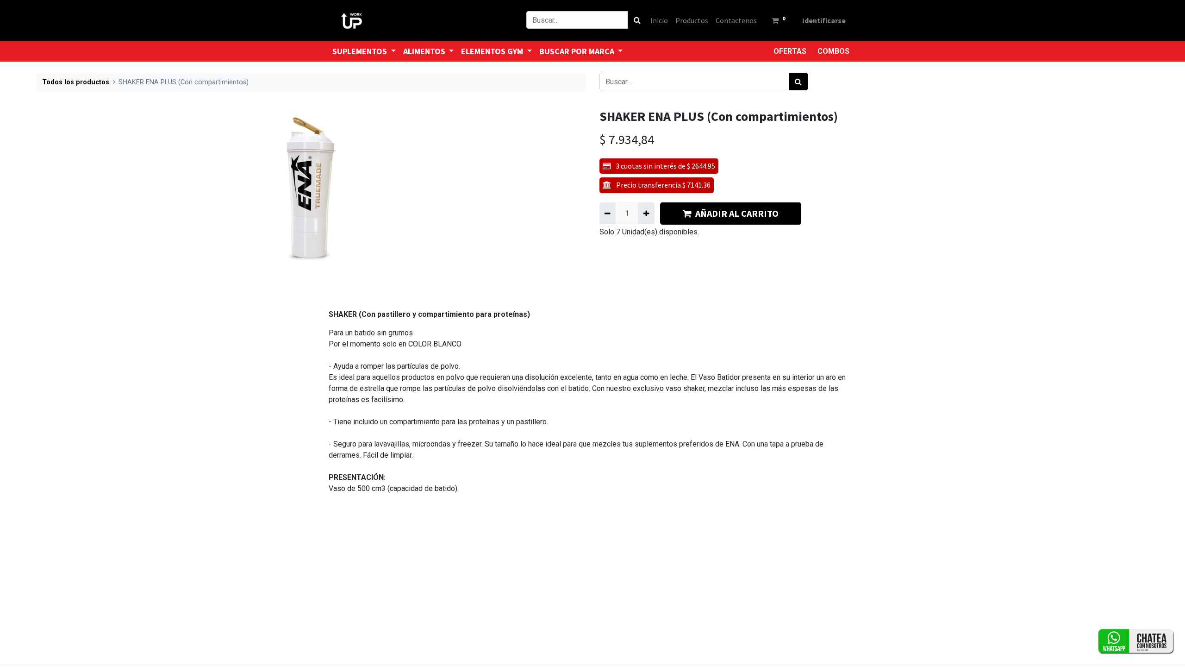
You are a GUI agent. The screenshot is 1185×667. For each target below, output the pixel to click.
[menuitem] (659, 20)
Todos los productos (75, 82)
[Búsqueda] (637, 20)
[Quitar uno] (607, 213)
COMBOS (833, 51)
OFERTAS (789, 51)
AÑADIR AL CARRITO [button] (737, 213)
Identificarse (824, 20)
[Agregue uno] (646, 213)
